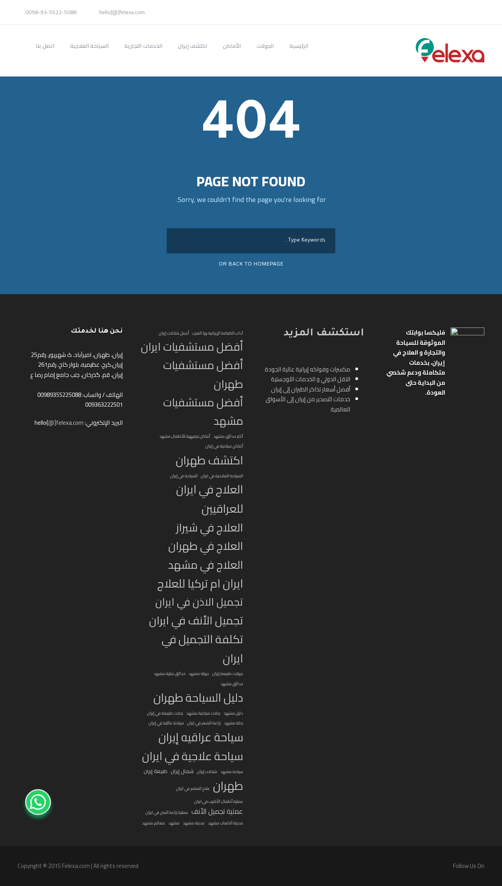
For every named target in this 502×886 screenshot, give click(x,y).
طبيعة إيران (155, 771)
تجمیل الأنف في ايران (196, 620)
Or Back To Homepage (251, 263)
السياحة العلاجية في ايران (222, 475)
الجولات (265, 46)
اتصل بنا (45, 46)
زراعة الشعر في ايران (204, 722)
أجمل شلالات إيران (174, 333)
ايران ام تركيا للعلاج (200, 583)
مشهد (174, 822)
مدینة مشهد (194, 822)
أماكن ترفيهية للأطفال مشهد (184, 436)
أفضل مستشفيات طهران (203, 374)
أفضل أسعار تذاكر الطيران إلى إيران (310, 389)
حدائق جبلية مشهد (170, 673)
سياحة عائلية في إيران (166, 722)
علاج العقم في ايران (193, 788)
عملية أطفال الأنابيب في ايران (218, 801)
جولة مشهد (199, 673)
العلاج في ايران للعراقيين (209, 499)
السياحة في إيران (184, 475)
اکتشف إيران (192, 46)
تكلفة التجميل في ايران (202, 649)
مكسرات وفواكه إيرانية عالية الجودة (307, 369)
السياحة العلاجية (89, 46)
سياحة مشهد (231, 771)
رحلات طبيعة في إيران (165, 713)
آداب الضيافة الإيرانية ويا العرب (217, 333)
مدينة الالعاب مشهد (225, 822)
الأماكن (232, 46)
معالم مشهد (153, 822)
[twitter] (480, 12)
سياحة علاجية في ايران (192, 756)
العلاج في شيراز (209, 528)
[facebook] (484, 12)
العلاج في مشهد (205, 565)
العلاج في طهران (205, 546)
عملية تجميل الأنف (217, 811)
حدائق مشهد (231, 683)
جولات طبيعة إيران (227, 673)
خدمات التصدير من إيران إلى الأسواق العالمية (308, 404)
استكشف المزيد (324, 333)
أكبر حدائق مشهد (228, 436)
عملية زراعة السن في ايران (167, 812)
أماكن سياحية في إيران (224, 445)
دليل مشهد (233, 713)
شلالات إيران (207, 771)
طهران (228, 786)
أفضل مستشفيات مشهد (203, 412)
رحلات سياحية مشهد (203, 713)
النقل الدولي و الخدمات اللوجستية (310, 379)
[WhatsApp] (38, 802)
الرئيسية (298, 46)
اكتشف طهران (209, 460)
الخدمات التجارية (143, 46)
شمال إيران (182, 771)
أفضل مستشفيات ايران (192, 347)
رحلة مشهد (233, 722)
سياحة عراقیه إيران (200, 737)
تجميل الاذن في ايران (199, 602)
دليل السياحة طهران (198, 697)
